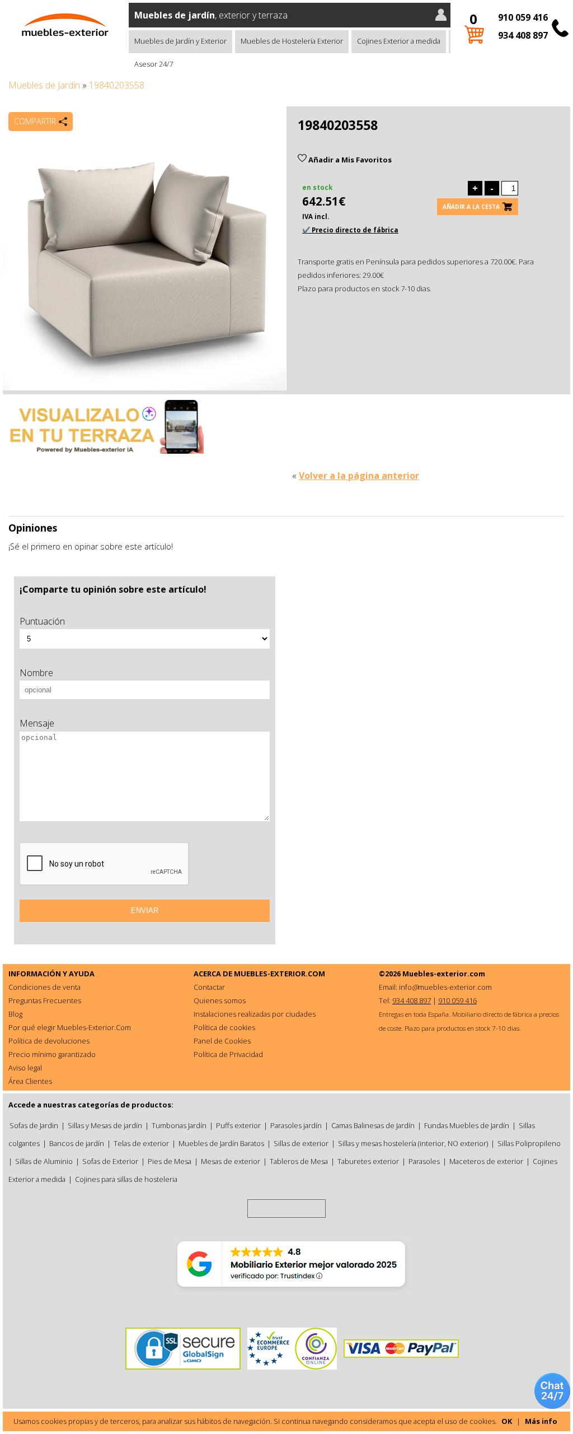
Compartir (35, 121)
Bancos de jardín (76, 1143)
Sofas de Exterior (110, 1161)
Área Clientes (30, 1081)
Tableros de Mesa (299, 1161)
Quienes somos (220, 1000)
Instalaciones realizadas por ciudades (255, 1014)
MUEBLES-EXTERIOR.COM (279, 974)
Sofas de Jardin (34, 1125)
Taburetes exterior (368, 1161)
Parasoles (424, 1161)
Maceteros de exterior (486, 1161)
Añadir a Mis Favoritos (349, 160)
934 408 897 (523, 35)
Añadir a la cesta (471, 207)
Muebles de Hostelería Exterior (292, 41)
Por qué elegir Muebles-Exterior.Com (69, 1027)
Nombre (36, 673)
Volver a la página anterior (359, 475)
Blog (15, 1014)
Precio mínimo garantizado (52, 1054)
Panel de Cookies (222, 1041)
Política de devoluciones (49, 1041)
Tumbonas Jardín (179, 1125)
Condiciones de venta (44, 987)
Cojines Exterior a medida (398, 41)
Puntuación (42, 621)
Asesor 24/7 (153, 64)
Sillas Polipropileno (529, 1143)
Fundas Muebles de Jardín (466, 1125)
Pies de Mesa (169, 1161)
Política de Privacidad (228, 1054)
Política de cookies (224, 1027)
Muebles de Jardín (44, 85)
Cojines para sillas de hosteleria (126, 1179)
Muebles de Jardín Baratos (221, 1143)
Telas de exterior (141, 1143)
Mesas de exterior (230, 1161)
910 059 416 (523, 17)
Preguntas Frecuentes (44, 1000)
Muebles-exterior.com (443, 974)
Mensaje (37, 723)
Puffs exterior (238, 1125)
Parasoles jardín (296, 1125)
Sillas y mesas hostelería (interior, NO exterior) (413, 1143)
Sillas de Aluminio (44, 1161)
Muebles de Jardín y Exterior (180, 41)
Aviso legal (25, 1068)
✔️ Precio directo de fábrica (350, 230)
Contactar (209, 987)
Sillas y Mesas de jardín (105, 1125)
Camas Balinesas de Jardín (373, 1125)
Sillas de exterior (301, 1143)
